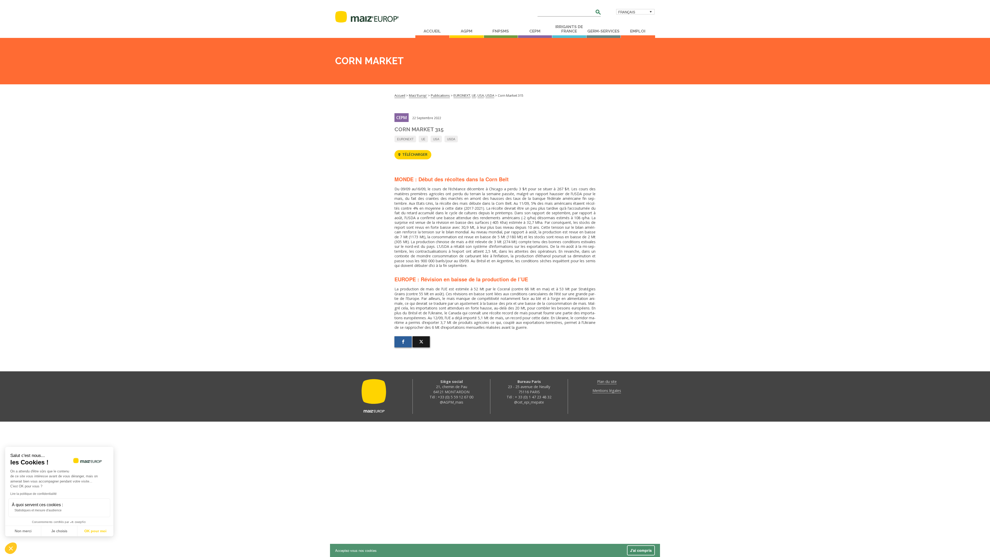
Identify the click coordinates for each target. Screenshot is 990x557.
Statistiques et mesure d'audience (38, 510)
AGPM (466, 31)
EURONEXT (405, 139)
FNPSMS (500, 31)
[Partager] (403, 341)
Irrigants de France (569, 29)
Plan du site (607, 381)
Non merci (23, 531)
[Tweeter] (421, 341)
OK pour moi (95, 531)
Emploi (637, 31)
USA (436, 139)
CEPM (534, 31)
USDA (451, 139)
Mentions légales (606, 390)
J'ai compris (641, 550)
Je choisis (59, 531)
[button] (11, 548)
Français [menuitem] (626, 12)
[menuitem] (635, 11)
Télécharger (414, 154)
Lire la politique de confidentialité (33, 494)
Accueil (432, 31)
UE (423, 139)
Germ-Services (603, 31)
